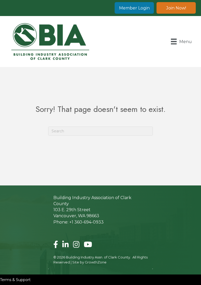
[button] (134, 8)
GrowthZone (96, 262)
